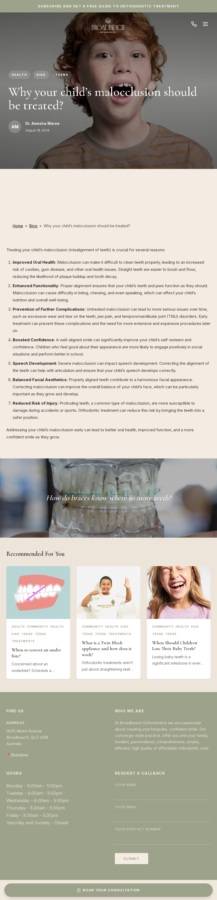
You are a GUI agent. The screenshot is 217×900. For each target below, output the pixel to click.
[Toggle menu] (205, 24)
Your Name (126, 785)
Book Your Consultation (111, 890)
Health (19, 75)
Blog (33, 226)
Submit (131, 858)
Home (18, 226)
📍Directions (17, 755)
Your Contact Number (138, 829)
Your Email (126, 807)
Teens (62, 75)
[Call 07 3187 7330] (194, 24)
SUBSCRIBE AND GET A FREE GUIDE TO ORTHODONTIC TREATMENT (108, 6)
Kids (41, 75)
